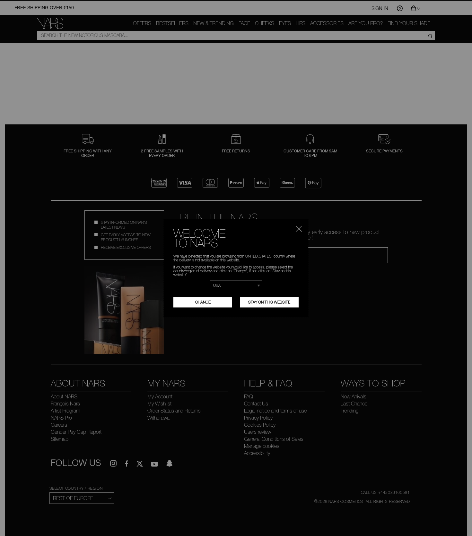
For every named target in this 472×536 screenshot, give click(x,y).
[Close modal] (299, 228)
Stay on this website (269, 302)
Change (203, 302)
